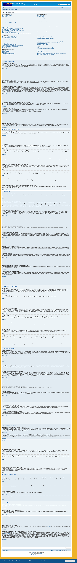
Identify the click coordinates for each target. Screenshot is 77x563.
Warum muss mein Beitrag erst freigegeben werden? (10, 46)
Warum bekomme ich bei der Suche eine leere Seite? (44, 36)
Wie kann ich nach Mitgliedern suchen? (42, 37)
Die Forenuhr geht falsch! (6, 27)
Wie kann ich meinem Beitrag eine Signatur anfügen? (10, 38)
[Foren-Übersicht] (7, 4)
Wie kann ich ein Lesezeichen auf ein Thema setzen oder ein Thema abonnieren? (49, 42)
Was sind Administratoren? (41, 15)
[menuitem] (9, 7)
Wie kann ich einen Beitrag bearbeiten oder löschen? (10, 37)
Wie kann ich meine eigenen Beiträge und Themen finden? (45, 38)
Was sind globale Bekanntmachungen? (8, 54)
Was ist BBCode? (4, 50)
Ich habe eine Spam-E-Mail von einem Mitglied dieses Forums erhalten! (47, 26)
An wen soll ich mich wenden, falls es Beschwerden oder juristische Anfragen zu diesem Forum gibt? (51, 53)
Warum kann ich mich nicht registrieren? (8, 17)
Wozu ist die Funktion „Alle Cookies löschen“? (9, 22)
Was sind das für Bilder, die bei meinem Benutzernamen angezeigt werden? (13, 30)
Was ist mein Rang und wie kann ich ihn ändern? (9, 32)
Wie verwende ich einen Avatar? (7, 31)
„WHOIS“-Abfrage (7, 533)
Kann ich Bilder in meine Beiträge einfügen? (8, 53)
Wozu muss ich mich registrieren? (7, 15)
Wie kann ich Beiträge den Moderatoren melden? (9, 44)
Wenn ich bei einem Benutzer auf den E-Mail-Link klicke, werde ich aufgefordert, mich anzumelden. (16, 33)
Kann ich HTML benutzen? (6, 51)
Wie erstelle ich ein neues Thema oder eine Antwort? (10, 36)
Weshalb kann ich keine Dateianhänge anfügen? (9, 42)
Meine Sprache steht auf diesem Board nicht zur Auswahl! (10, 29)
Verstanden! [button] (70, 560)
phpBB (33, 552)
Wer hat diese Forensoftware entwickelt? (43, 51)
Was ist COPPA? (4, 16)
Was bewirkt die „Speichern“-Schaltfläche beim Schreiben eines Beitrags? (13, 45)
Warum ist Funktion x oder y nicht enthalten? (43, 52)
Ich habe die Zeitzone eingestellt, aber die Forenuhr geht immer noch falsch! (13, 28)
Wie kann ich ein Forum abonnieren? (42, 43)
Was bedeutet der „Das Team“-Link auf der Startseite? (45, 21)
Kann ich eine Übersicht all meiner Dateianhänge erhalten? (45, 48)
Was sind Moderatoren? (40, 16)
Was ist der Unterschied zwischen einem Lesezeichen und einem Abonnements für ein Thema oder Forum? (52, 41)
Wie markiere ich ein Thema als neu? (7, 47)
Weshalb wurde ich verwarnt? (6, 43)
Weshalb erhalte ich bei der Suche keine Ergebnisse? (45, 35)
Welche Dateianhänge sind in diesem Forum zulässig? (45, 47)
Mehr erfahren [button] (44, 560)
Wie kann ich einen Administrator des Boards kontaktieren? (45, 54)
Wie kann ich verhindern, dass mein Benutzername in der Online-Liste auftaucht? (14, 26)
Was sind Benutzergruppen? (41, 17)
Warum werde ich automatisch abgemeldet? (8, 21)
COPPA (56, 87)
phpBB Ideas (49, 526)
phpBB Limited (61, 159)
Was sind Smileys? (5, 52)
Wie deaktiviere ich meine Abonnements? (43, 44)
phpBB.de (68, 159)
